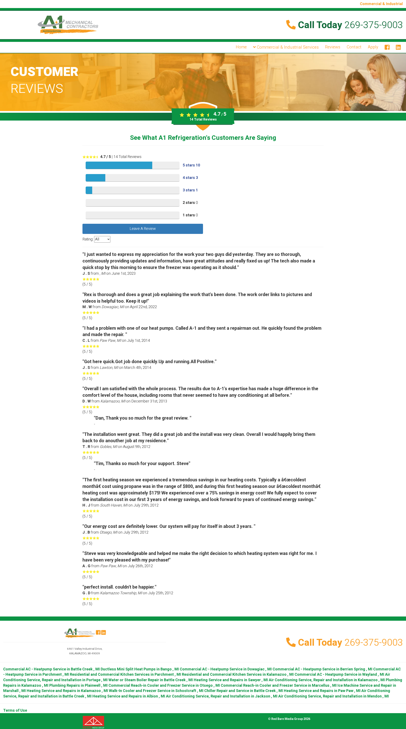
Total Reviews (203, 119)
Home (241, 47)
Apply (373, 47)
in (51, 669)
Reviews (332, 47)
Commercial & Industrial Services (287, 47)
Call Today (349, 25)
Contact (354, 47)
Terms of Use (15, 710)
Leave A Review (143, 229)
